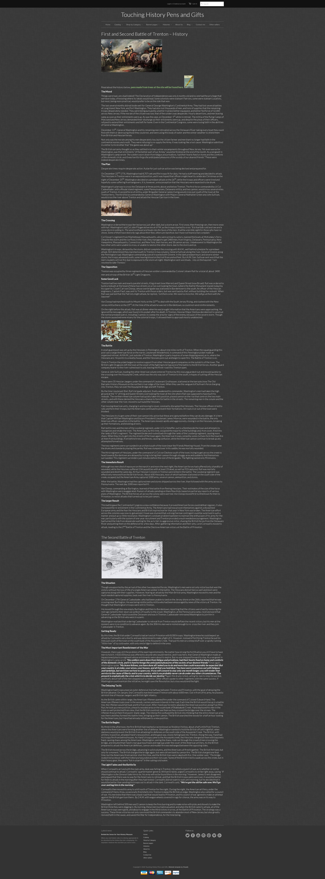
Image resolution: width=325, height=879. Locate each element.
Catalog (146, 837)
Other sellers (147, 858)
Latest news (106, 830)
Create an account (179, 4)
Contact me (147, 855)
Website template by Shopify (178, 867)
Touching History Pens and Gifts (162, 15)
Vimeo (214, 835)
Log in (169, 4)
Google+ (219, 835)
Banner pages (148, 843)
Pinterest (209, 835)
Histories (146, 846)
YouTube (198, 835)
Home (145, 834)
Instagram (203, 835)
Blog (145, 852)
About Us (146, 849)
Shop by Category (149, 840)
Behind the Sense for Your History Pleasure (117, 834)
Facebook (193, 835)
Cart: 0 (194, 4)
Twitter (187, 835)
